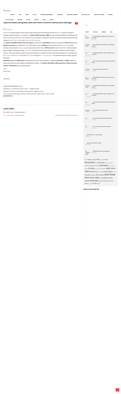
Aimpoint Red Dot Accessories (32, 40)
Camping (5, 332)
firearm (20, 35)
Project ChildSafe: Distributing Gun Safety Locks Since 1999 (16, 248)
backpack (101, 159)
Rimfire (5, 357)
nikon (87, 171)
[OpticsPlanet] (5, 76)
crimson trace (88, 165)
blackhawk (101, 162)
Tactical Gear (9, 19)
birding (96, 162)
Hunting (5, 292)
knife (95, 168)
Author (5, 69)
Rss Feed (54, 383)
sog (100, 178)
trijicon (87, 183)
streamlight (93, 180)
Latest (87, 32)
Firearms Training (72, 14)
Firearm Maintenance (46, 14)
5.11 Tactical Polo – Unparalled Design (14, 115)
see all (20, 86)
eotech (94, 165)
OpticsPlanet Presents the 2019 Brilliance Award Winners (18, 91)
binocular (105, 159)
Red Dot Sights (7, 349)
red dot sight (65, 45)
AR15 (20, 14)
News (44, 19)
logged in (12, 112)
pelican (97, 171)
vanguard (90, 183)
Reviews (20, 19)
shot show (109, 174)
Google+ (57, 383)
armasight (94, 159)
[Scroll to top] (117, 390)
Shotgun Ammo (7, 360)
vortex (94, 183)
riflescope (87, 175)
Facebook (64, 383)
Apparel (110, 14)
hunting (91, 168)
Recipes (36, 19)
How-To (12, 14)
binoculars (90, 162)
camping (106, 162)
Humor (28, 19)
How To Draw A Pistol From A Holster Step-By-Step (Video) (15, 257)
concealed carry (111, 162)
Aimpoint (59, 32)
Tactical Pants (6, 368)
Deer (5, 334)
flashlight (97, 165)
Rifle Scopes (6, 354)
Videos (52, 19)
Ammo (27, 14)
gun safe (110, 165)
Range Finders (7, 346)
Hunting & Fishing (99, 14)
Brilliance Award (30, 55)
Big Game (6, 323)
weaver (98, 183)
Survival (5, 365)
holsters (86, 168)
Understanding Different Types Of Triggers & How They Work (16, 254)
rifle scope (114, 171)
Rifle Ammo (6, 351)
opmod (92, 171)
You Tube (59, 383)
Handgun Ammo (7, 340)
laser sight (100, 168)
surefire (106, 181)
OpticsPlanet (6, 32)
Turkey (5, 374)
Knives (5, 343)
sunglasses (101, 181)
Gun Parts (60, 14)
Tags (111, 32)
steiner (87, 181)
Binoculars (6, 326)
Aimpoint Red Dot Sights (15, 40)
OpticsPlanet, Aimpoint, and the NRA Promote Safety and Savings (37, 22)
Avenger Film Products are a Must (94, 143)
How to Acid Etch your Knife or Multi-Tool (102, 126)
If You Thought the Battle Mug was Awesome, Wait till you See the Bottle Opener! (24, 94)
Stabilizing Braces (7, 363)
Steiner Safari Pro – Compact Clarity (94, 134)
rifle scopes (100, 175)
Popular (95, 32)
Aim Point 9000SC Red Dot (12, 55)
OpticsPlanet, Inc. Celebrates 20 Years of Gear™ (16, 88)
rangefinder (101, 171)
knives (97, 168)
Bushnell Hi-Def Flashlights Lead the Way (66, 115)
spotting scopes (107, 178)
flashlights (104, 165)
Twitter (61, 383)
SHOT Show (6, 312)
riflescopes (21, 48)
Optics (35, 14)
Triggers (5, 371)
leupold (104, 168)
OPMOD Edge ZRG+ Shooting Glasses (101, 151)
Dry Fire (5, 337)
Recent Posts (6, 71)
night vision (110, 168)
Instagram (66, 383)
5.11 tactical (88, 159)
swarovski (110, 181)
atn (98, 159)
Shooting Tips (86, 14)
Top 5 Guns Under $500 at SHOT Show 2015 (102, 118)
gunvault (113, 165)
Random (103, 32)
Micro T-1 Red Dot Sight (45, 55)
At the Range (6, 320)
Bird (4, 329)
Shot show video (92, 177)
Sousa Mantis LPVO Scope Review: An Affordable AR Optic (15, 251)
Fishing (5, 295)
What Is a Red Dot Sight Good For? (100, 69)
